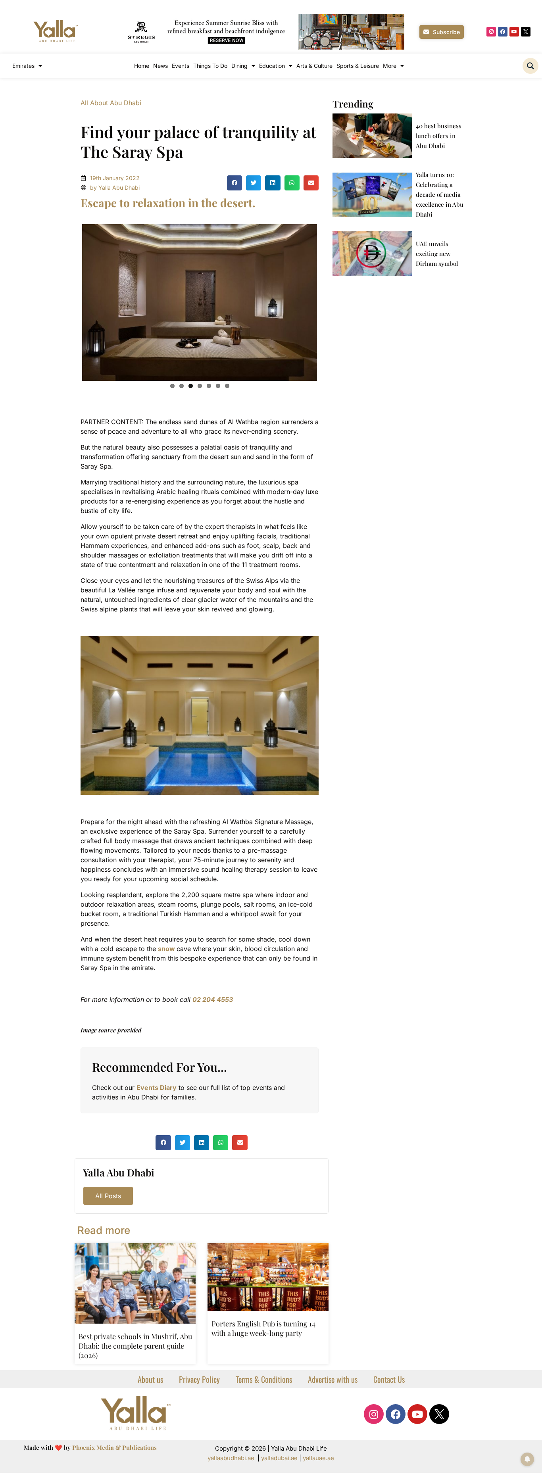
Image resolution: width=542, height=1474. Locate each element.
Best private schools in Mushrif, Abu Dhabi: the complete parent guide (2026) (135, 1346)
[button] (234, 182)
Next (329, 301)
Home (141, 65)
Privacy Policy (199, 1379)
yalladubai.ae (279, 1458)
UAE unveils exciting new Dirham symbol (437, 253)
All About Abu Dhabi (111, 103)
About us (150, 1379)
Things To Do (210, 65)
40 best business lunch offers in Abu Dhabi (438, 136)
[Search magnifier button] (530, 65)
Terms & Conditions (264, 1379)
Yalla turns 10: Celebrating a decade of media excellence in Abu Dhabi (439, 194)
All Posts (108, 1196)
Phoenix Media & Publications (114, 1447)
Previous (70, 301)
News (160, 65)
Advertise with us (332, 1379)
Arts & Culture (314, 65)
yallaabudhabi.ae (231, 1458)
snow (166, 949)
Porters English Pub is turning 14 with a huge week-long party (263, 1328)
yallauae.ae (318, 1458)
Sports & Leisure (357, 65)
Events (180, 65)
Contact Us (389, 1379)
